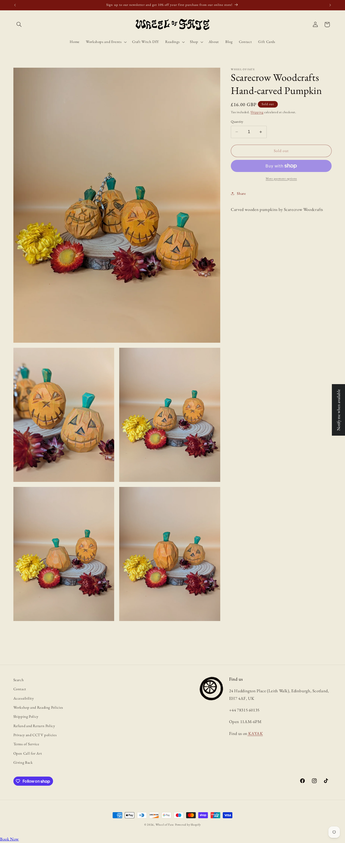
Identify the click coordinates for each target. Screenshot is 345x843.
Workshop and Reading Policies (38, 707)
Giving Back (23, 762)
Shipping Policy (25, 716)
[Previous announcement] (14, 5)
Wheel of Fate (165, 824)
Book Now (9, 839)
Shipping (257, 112)
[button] (19, 24)
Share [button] (241, 193)
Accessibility (23, 698)
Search (18, 679)
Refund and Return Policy (34, 725)
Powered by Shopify (188, 824)
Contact (19, 688)
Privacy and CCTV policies (35, 734)
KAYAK (255, 733)
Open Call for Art (27, 753)
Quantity (237, 121)
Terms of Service (26, 743)
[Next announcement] (330, 5)
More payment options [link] (281, 178)
